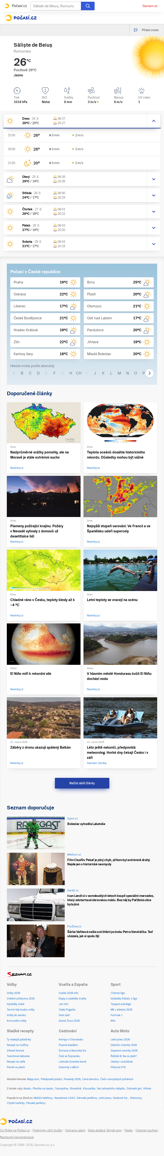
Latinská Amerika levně (72, 1061)
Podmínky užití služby (47, 1130)
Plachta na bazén (43, 1088)
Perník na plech (16, 1067)
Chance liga (118, 993)
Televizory (136, 1097)
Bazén (27, 1088)
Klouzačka (89, 1088)
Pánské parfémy (35, 1103)
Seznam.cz (149, 6)
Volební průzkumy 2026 (21, 998)
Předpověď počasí (51, 1079)
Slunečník (75, 1088)
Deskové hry (120, 1097)
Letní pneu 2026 (120, 1039)
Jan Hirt (63, 1004)
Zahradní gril (134, 1088)
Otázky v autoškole (122, 1061)
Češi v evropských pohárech (116, 1079)
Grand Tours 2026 (69, 1020)
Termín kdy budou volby (21, 1009)
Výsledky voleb (15, 1004)
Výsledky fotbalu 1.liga (124, 998)
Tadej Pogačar (67, 1009)
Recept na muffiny (17, 1045)
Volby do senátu (16, 1015)
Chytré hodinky (16, 1103)
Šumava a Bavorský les (72, 1050)
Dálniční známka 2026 (124, 1045)
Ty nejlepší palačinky (19, 1039)
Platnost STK (118, 1067)
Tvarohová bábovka (18, 1056)
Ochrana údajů (75, 1130)
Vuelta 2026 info (68, 993)
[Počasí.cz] (21, 18)
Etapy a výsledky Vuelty (72, 998)
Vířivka (147, 1088)
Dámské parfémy (87, 1097)
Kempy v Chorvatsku (71, 1039)
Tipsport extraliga (121, 1004)
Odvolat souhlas (147, 1130)
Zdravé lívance (15, 1050)
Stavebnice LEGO (64, 1097)
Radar (128, 1130)
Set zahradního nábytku (111, 1088)
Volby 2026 (13, 993)
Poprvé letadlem (68, 1045)
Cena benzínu (90, 1079)
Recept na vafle (16, 1061)
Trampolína (61, 1088)
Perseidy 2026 (72, 1079)
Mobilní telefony (43, 1097)
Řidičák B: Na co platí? (124, 1056)
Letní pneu (105, 1097)
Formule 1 (117, 1015)
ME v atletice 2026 (121, 1009)
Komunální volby (16, 1020)
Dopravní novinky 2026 (124, 1050)
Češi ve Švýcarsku (69, 1056)
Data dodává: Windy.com (105, 1130)
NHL (113, 1020)
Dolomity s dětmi (69, 1067)
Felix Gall (64, 1015)
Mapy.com (33, 1079)
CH (79, 373)
